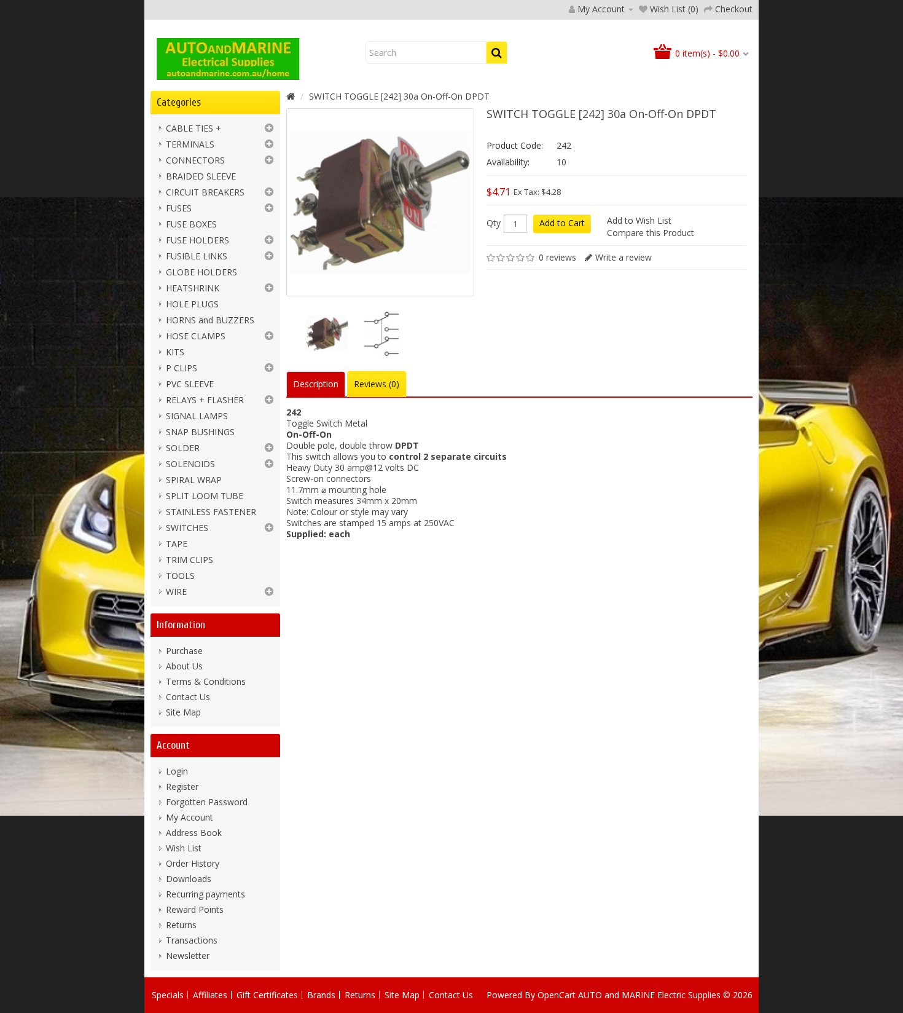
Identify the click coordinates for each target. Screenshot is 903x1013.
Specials (168, 995)
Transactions (191, 940)
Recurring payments (205, 894)
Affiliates (210, 995)
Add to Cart (562, 223)
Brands (321, 995)
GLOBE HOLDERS (201, 272)
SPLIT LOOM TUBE (204, 496)
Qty (494, 223)
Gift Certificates (267, 995)
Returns (181, 925)
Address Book (194, 832)
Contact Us (188, 697)
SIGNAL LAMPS (197, 416)
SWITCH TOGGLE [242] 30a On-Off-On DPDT (399, 96)
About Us (184, 666)
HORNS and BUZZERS (210, 320)
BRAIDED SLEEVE (201, 176)
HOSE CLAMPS (195, 336)
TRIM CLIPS (189, 560)
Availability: (508, 162)
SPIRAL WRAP (194, 480)
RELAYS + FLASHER (205, 400)
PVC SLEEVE (190, 384)
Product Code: (515, 145)
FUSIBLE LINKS (196, 256)
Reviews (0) (376, 384)
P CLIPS (181, 368)
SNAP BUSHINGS (200, 432)
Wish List (183, 848)
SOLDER (183, 448)
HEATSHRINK (192, 288)
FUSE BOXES (191, 224)
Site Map (183, 712)
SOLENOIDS (190, 464)
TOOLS (180, 575)
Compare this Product (650, 232)
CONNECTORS (195, 160)
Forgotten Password (207, 802)
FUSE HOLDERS (197, 240)
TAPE (176, 544)
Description (315, 384)
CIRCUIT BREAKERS (205, 192)
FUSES (179, 208)
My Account (189, 817)
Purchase (184, 650)
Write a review (623, 257)
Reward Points (195, 909)
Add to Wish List (639, 220)
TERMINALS (190, 144)
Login (177, 771)
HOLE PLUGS (192, 304)
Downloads (188, 879)
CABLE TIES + (193, 128)
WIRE (176, 591)
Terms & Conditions (206, 681)
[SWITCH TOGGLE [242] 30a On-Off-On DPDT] (327, 334)
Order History (192, 863)
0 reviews (557, 257)
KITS (175, 352)
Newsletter (187, 955)
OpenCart (557, 995)
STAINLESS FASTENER (211, 512)
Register (182, 786)
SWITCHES (187, 528)
